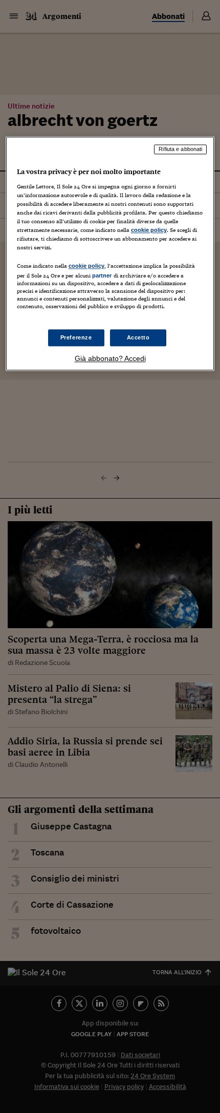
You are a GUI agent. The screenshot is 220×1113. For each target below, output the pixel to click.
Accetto (138, 337)
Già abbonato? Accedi (110, 359)
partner (102, 276)
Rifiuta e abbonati (180, 149)
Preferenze (76, 337)
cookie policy (149, 230)
